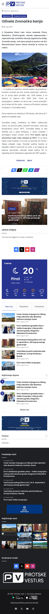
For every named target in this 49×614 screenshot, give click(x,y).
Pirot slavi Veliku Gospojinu (28, 362)
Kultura (12, 209)
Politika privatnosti (26, 603)
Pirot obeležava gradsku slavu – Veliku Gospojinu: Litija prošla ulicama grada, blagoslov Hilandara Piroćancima (31, 329)
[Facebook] (13, 170)
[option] (24, 212)
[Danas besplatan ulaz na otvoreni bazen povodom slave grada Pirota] (24, 545)
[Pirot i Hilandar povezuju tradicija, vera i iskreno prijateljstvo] (9, 545)
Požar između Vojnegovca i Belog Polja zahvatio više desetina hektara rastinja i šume (31, 316)
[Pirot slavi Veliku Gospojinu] (8, 365)
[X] (18, 170)
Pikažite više (24, 410)
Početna (6, 11)
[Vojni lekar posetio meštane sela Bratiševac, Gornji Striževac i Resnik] (8, 354)
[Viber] (36, 170)
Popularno (24, 306)
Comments (39, 306)
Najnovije (9, 306)
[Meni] (3, 5)
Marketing (15, 603)
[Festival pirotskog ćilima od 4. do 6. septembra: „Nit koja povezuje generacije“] (8, 343)
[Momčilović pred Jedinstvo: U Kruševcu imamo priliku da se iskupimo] (40, 536)
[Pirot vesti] (15, 4)
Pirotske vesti (19, 594)
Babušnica (15, 11)
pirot (30, 160)
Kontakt (35, 603)
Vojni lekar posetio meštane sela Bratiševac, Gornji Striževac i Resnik (31, 353)
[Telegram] (30, 170)
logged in (15, 237)
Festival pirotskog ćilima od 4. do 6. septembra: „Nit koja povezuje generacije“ (24, 218)
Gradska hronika (20, 16)
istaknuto (21, 160)
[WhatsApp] (24, 170)
